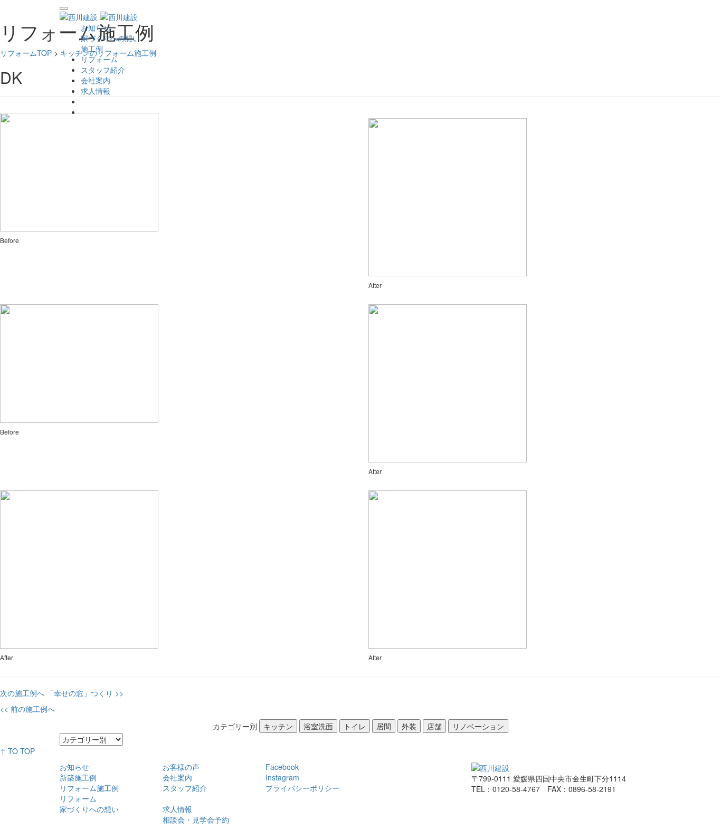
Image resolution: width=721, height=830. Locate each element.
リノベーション (478, 726)
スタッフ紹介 (103, 69)
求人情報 (95, 90)
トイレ (355, 726)
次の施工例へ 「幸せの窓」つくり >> (62, 693)
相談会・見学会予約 (196, 819)
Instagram (282, 777)
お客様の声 (181, 766)
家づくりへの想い (89, 809)
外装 (409, 726)
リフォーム (99, 59)
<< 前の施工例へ (27, 708)
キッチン (278, 726)
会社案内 (95, 80)
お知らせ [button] (95, 27)
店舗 (434, 726)
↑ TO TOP (17, 751)
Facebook (282, 766)
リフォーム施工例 (89, 788)
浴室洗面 (318, 726)
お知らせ (74, 766)
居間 (383, 726)
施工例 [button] (92, 48)
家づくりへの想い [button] (110, 38)
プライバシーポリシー (302, 788)
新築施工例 (78, 777)
